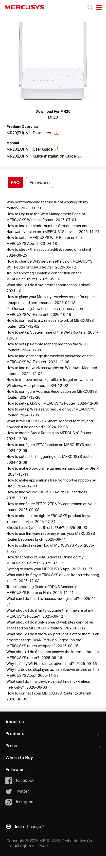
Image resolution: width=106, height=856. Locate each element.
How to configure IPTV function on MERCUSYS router (51, 444)
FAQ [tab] (15, 182)
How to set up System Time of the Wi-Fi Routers (46, 332)
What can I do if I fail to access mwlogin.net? (43, 598)
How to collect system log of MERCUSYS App (44, 545)
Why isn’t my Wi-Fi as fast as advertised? (40, 663)
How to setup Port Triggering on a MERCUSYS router (50, 456)
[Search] (90, 7)
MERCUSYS (24, 7)
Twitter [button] (22, 790)
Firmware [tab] (39, 182)
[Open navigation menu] (98, 7)
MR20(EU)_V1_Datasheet (29, 132)
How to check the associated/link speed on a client (49, 249)
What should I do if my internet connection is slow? (48, 284)
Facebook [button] (25, 780)
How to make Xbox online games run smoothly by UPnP (52, 468)
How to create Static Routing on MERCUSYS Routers (50, 432)
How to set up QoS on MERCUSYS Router (41, 403)
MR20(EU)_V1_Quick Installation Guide (41, 156)
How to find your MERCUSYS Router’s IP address (47, 491)
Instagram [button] (25, 801)
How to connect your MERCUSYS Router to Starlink (49, 693)
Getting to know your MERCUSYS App (38, 568)
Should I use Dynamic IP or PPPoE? (35, 527)
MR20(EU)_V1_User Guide (29, 149)
